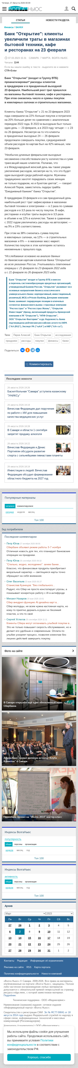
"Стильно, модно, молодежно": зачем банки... (34, 564)
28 (20, 925)
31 (49, 950)
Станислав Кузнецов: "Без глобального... (31, 585)
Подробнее (10, 995)
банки (65, 341)
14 (20, 938)
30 (39, 950)
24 (49, 944)
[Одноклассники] (27, 350)
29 (29, 950)
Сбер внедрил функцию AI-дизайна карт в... (33, 602)
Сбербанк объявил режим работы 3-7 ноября (34, 547)
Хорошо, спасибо (39, 1057)
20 (10, 944)
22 (29, 944)
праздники (11, 341)
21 (20, 944)
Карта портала (42, 967)
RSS (28, 967)
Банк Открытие (42, 335)
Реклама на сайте (14, 967)
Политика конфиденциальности (21, 973)
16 (39, 938)
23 (39, 944)
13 (10, 938)
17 (49, 938)
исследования (63, 335)
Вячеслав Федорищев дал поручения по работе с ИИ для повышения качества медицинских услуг (30, 412)
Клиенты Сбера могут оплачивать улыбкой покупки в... (39, 623)
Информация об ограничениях (46, 960)
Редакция (22, 960)
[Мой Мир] (38, 350)
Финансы (9, 27)
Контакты (9, 960)
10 (49, 931)
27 (10, 925)
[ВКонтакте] (22, 350)
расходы (26, 341)
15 (29, 938)
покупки (39, 341)
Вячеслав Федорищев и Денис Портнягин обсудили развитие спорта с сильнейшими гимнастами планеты (35, 451)
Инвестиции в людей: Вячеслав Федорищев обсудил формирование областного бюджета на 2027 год (30, 474)
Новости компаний (52, 973)
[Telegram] (32, 350)
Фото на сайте (13, 650)
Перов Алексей (21, 335)
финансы (53, 341)
